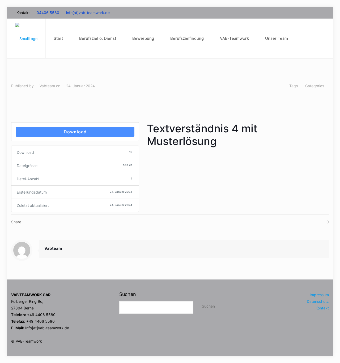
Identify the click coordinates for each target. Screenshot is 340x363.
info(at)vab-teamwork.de (88, 12)
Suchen (127, 294)
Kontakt (322, 308)
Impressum (319, 294)
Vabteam (47, 86)
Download (75, 131)
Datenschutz (318, 301)
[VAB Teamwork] (26, 38)
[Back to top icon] (307, 345)
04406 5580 (48, 12)
